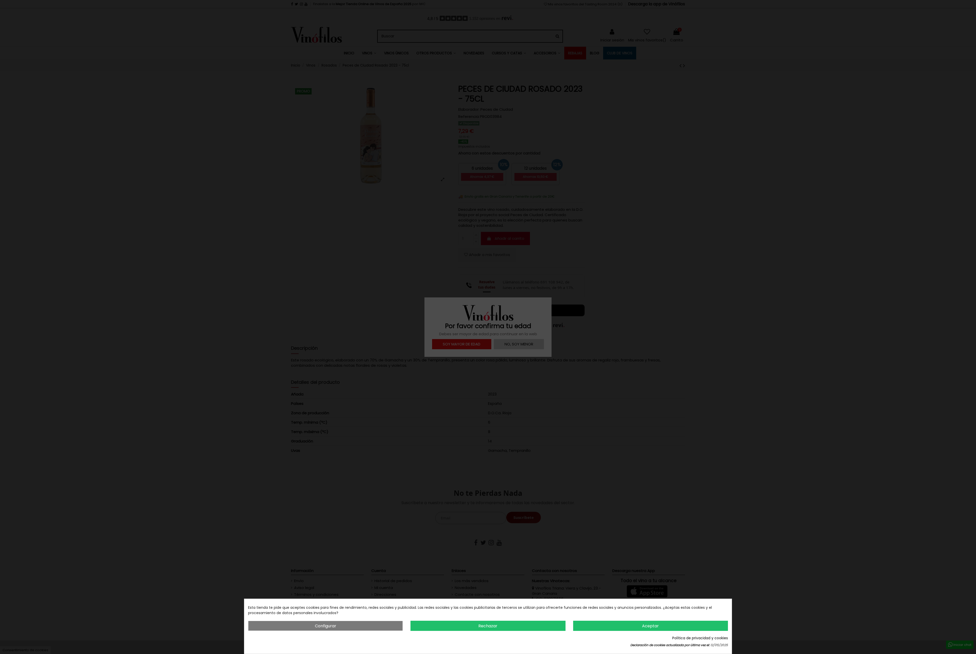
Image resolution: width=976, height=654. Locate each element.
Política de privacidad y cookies (700, 638)
